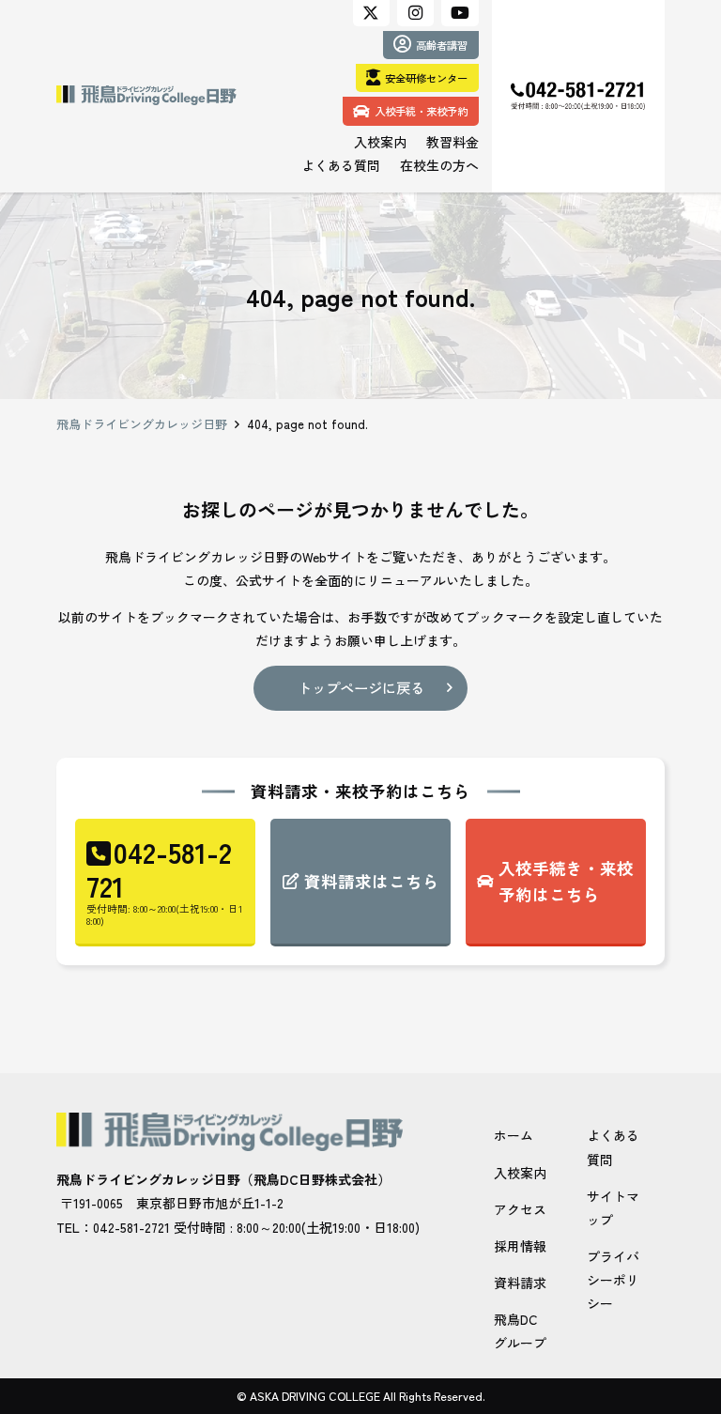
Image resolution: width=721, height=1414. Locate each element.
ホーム (513, 1135)
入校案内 (520, 1172)
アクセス (520, 1209)
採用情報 (520, 1246)
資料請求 (520, 1282)
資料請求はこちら (371, 881)
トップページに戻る (361, 687)
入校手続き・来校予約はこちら (566, 881)
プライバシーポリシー (613, 1280)
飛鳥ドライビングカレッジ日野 (141, 424)
